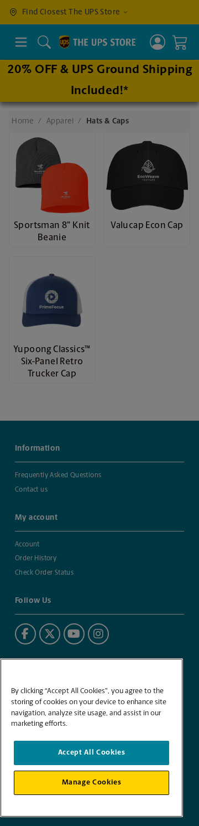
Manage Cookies (92, 782)
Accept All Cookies (91, 752)
